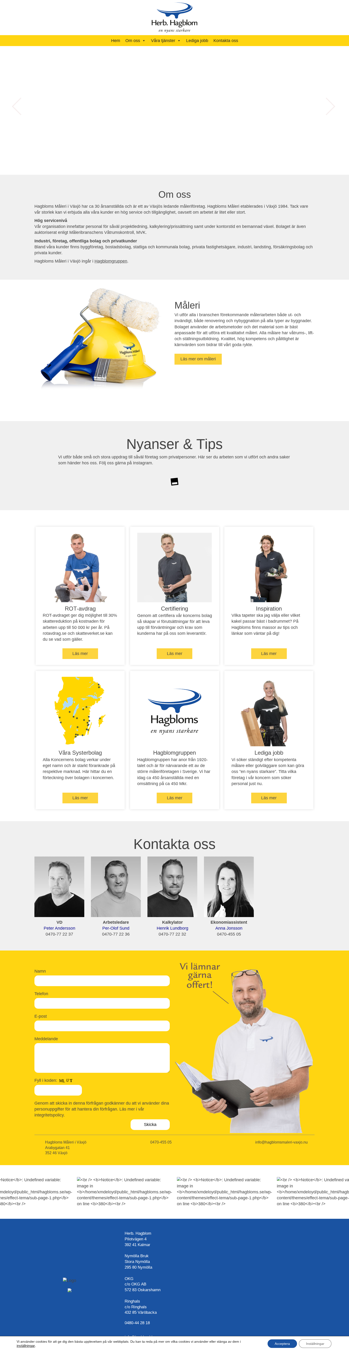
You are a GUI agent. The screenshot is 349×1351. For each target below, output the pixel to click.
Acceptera (282, 1344)
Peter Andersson (59, 928)
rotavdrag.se (54, 633)
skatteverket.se (90, 633)
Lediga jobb (197, 40)
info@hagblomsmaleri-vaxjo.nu (281, 1142)
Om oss (132, 40)
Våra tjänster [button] (163, 40)
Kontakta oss (225, 40)
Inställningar (315, 1344)
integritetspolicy (49, 1115)
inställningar (26, 1346)
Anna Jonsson (228, 928)
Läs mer (80, 653)
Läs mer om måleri (198, 359)
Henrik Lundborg (172, 928)
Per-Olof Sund (115, 928)
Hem (115, 40)
